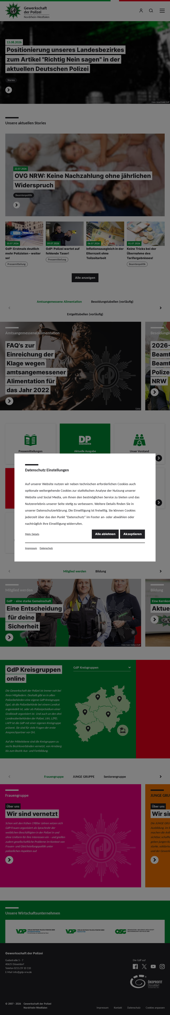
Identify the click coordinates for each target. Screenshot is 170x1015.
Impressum (31, 548)
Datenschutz (46, 548)
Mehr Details (32, 534)
